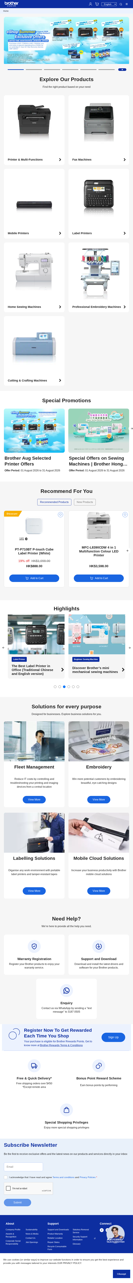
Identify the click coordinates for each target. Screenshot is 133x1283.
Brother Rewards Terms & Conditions (61, 1045)
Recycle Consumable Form (57, 1248)
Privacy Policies (88, 1177)
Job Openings (32, 1242)
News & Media (32, 1234)
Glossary (76, 1244)
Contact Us (30, 1238)
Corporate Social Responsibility (13, 1242)
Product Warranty (55, 1234)
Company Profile (13, 1230)
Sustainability (31, 1230)
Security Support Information (80, 1238)
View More (34, 799)
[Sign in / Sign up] (90, 4)
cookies (15, 1259)
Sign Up (113, 1037)
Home (6, 11)
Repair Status (54, 1242)
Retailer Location (55, 1238)
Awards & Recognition (11, 1235)
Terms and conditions (63, 1177)
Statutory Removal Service (81, 1231)
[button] (16, 69)
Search (120, 4)
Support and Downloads (58, 1230)
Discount (12, 513)
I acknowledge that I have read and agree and (53, 1177)
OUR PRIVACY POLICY (69, 1263)
